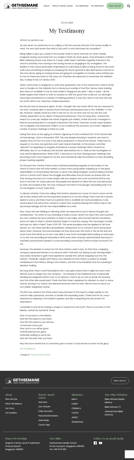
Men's (74, 399)
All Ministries (77, 422)
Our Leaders (11, 412)
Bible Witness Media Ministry (114, 401)
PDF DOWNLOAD (27, 348)
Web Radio (43, 420)
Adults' (75, 417)
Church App (44, 424)
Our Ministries (82, 5)
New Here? (115, 5)
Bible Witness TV (113, 407)
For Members (97, 5)
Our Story (9, 408)
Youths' (75, 412)
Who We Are (11, 399)
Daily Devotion (45, 411)
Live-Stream (44, 406)
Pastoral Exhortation (40, 354)
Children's (76, 408)
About (47, 5)
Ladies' (75, 403)
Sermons (42, 402)
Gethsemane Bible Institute (114, 413)
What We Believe (13, 403)
